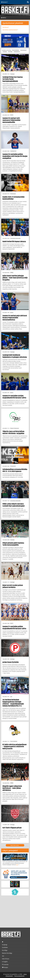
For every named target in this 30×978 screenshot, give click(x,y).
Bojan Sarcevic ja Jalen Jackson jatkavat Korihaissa (12, 586)
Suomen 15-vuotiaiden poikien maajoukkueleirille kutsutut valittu (14, 627)
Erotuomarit (13, 193)
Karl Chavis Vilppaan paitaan (12, 827)
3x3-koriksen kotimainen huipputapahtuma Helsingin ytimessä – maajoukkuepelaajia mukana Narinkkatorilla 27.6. (13, 702)
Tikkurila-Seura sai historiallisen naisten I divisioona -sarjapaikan (13, 432)
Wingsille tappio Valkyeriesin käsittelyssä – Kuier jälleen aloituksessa (12, 788)
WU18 (11, 115)
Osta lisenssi (5, 27)
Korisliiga (10, 51)
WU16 (11, 392)
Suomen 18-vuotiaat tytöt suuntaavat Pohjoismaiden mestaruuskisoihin (11, 120)
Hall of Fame (5, 959)
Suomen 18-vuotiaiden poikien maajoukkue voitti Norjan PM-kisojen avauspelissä (14, 156)
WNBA (11, 272)
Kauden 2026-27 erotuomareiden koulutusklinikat (13, 198)
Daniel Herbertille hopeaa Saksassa (14, 241)
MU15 (11, 623)
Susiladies (5, 947)
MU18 (11, 312)
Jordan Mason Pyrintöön (10, 662)
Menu (4, 18)
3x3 (11, 696)
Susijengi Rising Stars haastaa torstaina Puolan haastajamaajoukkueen (12, 79)
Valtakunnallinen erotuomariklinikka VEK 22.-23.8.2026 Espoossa (14, 470)
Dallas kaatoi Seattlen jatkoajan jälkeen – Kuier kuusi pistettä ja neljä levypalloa (14, 277)
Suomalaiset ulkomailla (15, 238)
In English (5, 961)
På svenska (5, 964)
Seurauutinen (23, 50)
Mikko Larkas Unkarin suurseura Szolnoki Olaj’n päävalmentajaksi (13, 505)
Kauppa (5, 967)
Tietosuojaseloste (19, 976)
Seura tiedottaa (15, 50)
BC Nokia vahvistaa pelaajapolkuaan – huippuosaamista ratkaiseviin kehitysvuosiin (14, 746)
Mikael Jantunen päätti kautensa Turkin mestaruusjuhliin (13, 544)
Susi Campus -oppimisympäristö (9, 29)
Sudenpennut (17, 51)
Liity (17, 864)
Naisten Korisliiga (7, 953)
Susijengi (5, 51)
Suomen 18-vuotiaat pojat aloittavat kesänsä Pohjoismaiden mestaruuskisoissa (14, 317)
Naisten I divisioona (14, 428)
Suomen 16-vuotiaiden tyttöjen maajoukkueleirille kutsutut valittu (14, 396)
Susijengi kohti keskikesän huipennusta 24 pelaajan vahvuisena (14, 356)
